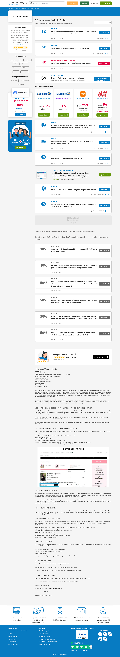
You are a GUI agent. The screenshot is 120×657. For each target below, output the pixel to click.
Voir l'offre (19, 114)
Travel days (72, 3)
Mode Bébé (14, 80)
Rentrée (84, 3)
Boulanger (24, 72)
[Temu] (82, 94)
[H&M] (102, 94)
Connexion (94, 3)
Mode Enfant (20, 84)
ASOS (15, 64)
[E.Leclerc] (43, 94)
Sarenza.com (16, 68)
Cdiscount (13, 60)
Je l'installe (105, 175)
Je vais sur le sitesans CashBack (101, 79)
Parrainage (11, 639)
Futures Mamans (25, 80)
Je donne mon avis (100, 357)
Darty (20, 60)
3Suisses (25, 68)
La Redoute (24, 64)
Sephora (28, 60)
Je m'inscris (103, 63)
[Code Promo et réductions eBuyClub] (13, 3)
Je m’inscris (106, 3)
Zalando (16, 72)
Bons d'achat (12, 642)
